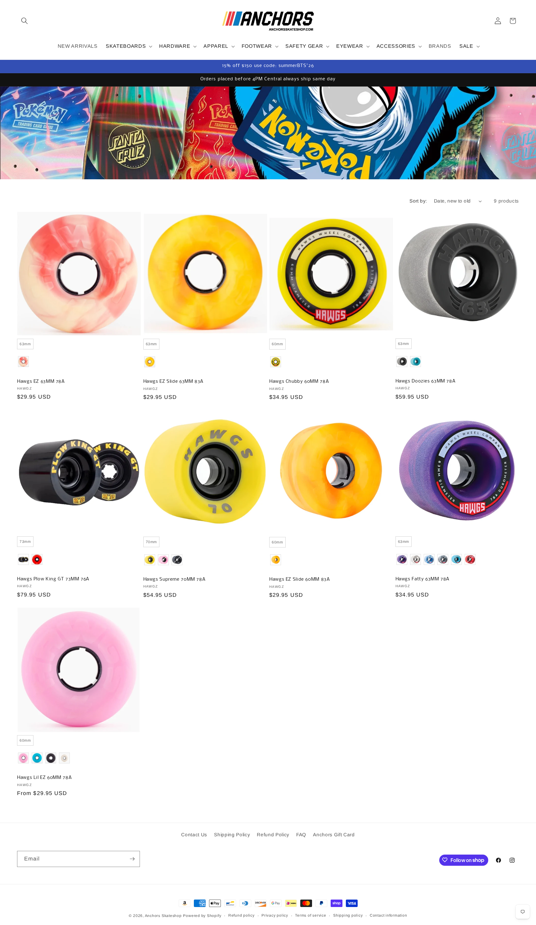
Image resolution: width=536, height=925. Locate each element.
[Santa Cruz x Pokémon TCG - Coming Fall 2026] (268, 133)
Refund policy (241, 915)
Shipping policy (348, 915)
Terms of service (310, 915)
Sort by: (418, 200)
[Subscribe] (132, 859)
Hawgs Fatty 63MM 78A (422, 579)
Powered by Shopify (202, 916)
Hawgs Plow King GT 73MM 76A (53, 579)
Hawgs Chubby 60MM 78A (299, 381)
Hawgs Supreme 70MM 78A (174, 579)
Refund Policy (273, 834)
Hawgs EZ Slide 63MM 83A (173, 381)
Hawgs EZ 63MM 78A (41, 381)
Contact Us (194, 834)
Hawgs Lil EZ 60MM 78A (44, 777)
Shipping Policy (232, 834)
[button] (24, 20)
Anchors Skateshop (163, 916)
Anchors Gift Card (334, 834)
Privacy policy (274, 915)
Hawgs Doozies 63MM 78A (425, 381)
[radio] (25, 344)
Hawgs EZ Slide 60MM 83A (299, 579)
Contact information (388, 915)
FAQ (301, 834)
